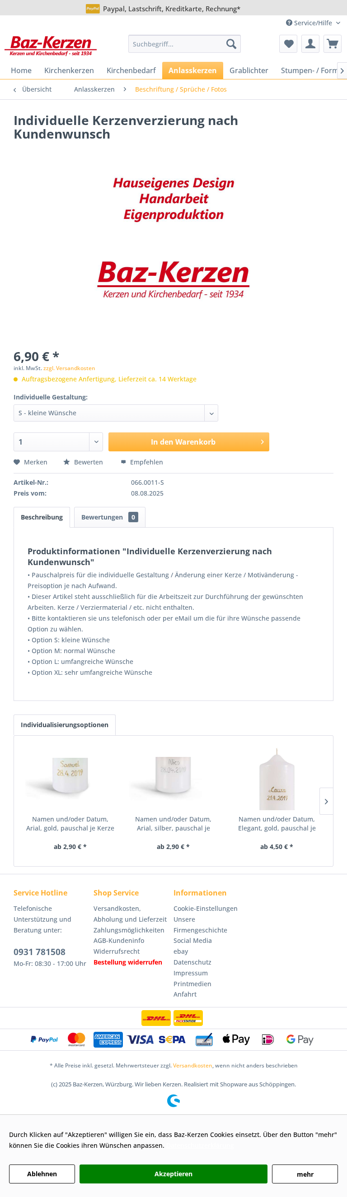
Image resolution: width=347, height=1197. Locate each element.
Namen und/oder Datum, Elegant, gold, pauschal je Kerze (277, 824)
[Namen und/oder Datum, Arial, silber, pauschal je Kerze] (174, 778)
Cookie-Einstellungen (206, 908)
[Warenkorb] (333, 44)
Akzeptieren (173, 1173)
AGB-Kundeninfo (119, 940)
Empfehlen (145, 462)
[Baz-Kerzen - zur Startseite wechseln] (51, 46)
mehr (305, 1174)
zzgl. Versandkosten (69, 368)
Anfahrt (185, 994)
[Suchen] (231, 44)
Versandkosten (192, 1065)
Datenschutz (192, 962)
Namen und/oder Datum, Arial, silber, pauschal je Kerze (173, 824)
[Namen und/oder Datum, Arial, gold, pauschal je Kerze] (70, 778)
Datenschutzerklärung (200, 1145)
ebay (181, 951)
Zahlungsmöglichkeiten (129, 930)
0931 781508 (40, 952)
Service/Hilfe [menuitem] (313, 23)
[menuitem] (184, 44)
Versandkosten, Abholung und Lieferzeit (130, 913)
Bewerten (88, 462)
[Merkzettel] (288, 44)
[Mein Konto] (310, 44)
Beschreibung (42, 517)
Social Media (193, 940)
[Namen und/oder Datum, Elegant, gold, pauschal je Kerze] (277, 778)
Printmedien (192, 983)
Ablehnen (42, 1173)
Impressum (191, 973)
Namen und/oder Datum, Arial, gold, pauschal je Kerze (70, 823)
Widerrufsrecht (117, 951)
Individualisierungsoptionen (64, 724)
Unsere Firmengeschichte (200, 924)
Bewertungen (108, 517)
